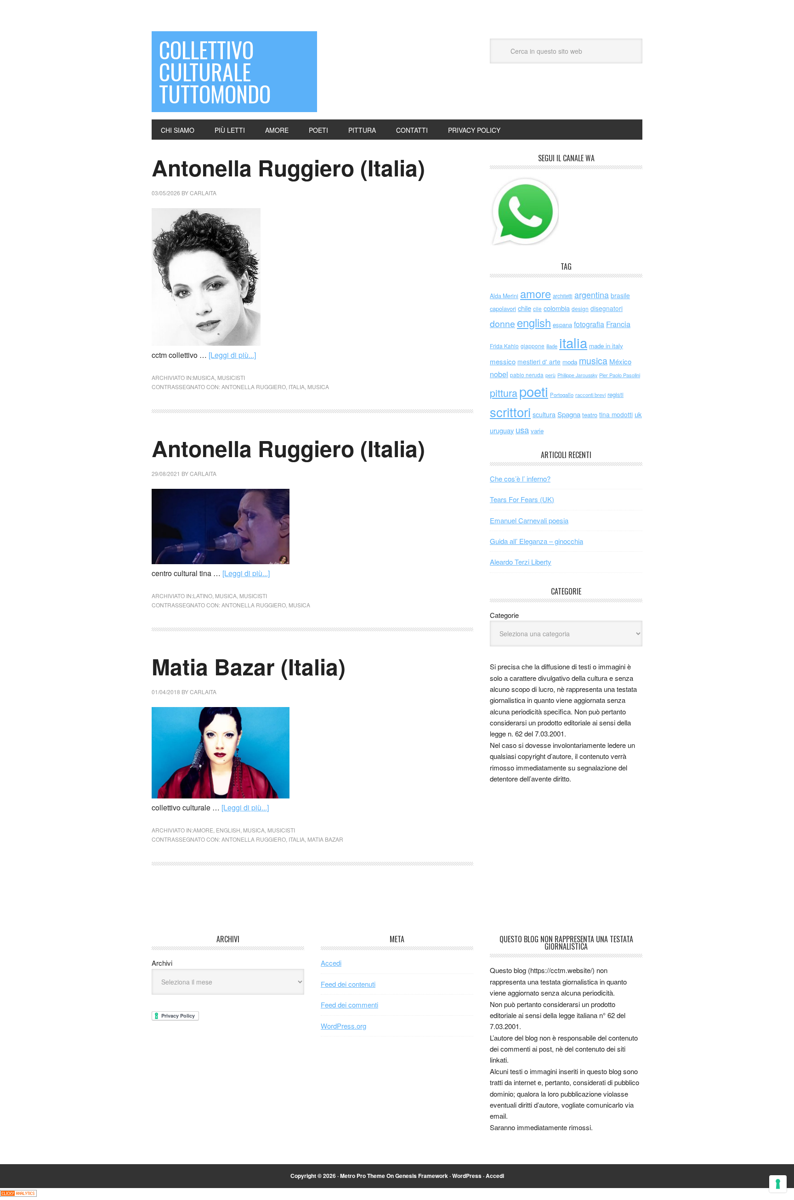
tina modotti (616, 414)
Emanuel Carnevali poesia (529, 520)
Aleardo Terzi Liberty (520, 561)
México (620, 361)
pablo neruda (527, 375)
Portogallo (561, 394)
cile (537, 308)
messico (503, 361)
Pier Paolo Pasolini (619, 375)
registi (615, 394)
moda (569, 361)
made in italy (606, 345)
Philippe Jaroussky (577, 375)
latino (202, 596)
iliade (551, 346)
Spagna (568, 414)
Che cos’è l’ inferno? (520, 478)
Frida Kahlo (504, 346)
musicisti (231, 377)
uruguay (502, 430)
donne (502, 323)
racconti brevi (590, 394)
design (580, 308)
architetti (563, 296)
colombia (557, 308)
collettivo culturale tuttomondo (215, 71)
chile (524, 308)
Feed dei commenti (349, 1004)
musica (204, 377)
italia (297, 387)
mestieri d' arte (539, 361)
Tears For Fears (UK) (522, 499)
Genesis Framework (421, 1176)
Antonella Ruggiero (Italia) (288, 167)
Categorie (504, 615)
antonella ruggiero (253, 387)
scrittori (510, 412)
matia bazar (325, 839)
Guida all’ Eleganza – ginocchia (536, 541)
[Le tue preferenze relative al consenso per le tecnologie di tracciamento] (778, 1184)
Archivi (162, 963)
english (228, 830)
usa (522, 430)
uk (638, 414)
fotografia (589, 324)
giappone (532, 346)
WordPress (467, 1176)
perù (550, 375)
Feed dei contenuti (348, 984)
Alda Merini (504, 296)
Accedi (331, 963)
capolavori (503, 308)
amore (203, 830)
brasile (620, 295)
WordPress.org (343, 1025)
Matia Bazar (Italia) (249, 666)
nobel (499, 373)
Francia (618, 323)
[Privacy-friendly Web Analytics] (18, 1194)
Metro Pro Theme (362, 1176)
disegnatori (606, 308)
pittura (503, 392)
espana (562, 324)
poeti (533, 391)
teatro (589, 414)
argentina (591, 294)
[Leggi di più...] (232, 355)
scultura (544, 414)
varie (537, 430)
